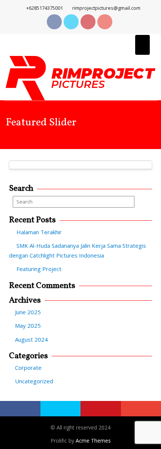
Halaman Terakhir (39, 232)
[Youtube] (87, 21)
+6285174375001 (44, 8)
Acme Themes (93, 440)
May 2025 (28, 325)
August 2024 (31, 339)
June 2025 (28, 312)
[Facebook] (54, 21)
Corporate (28, 367)
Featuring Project (38, 269)
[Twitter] (71, 21)
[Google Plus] (104, 21)
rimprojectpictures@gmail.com (106, 8)
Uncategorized (34, 381)
